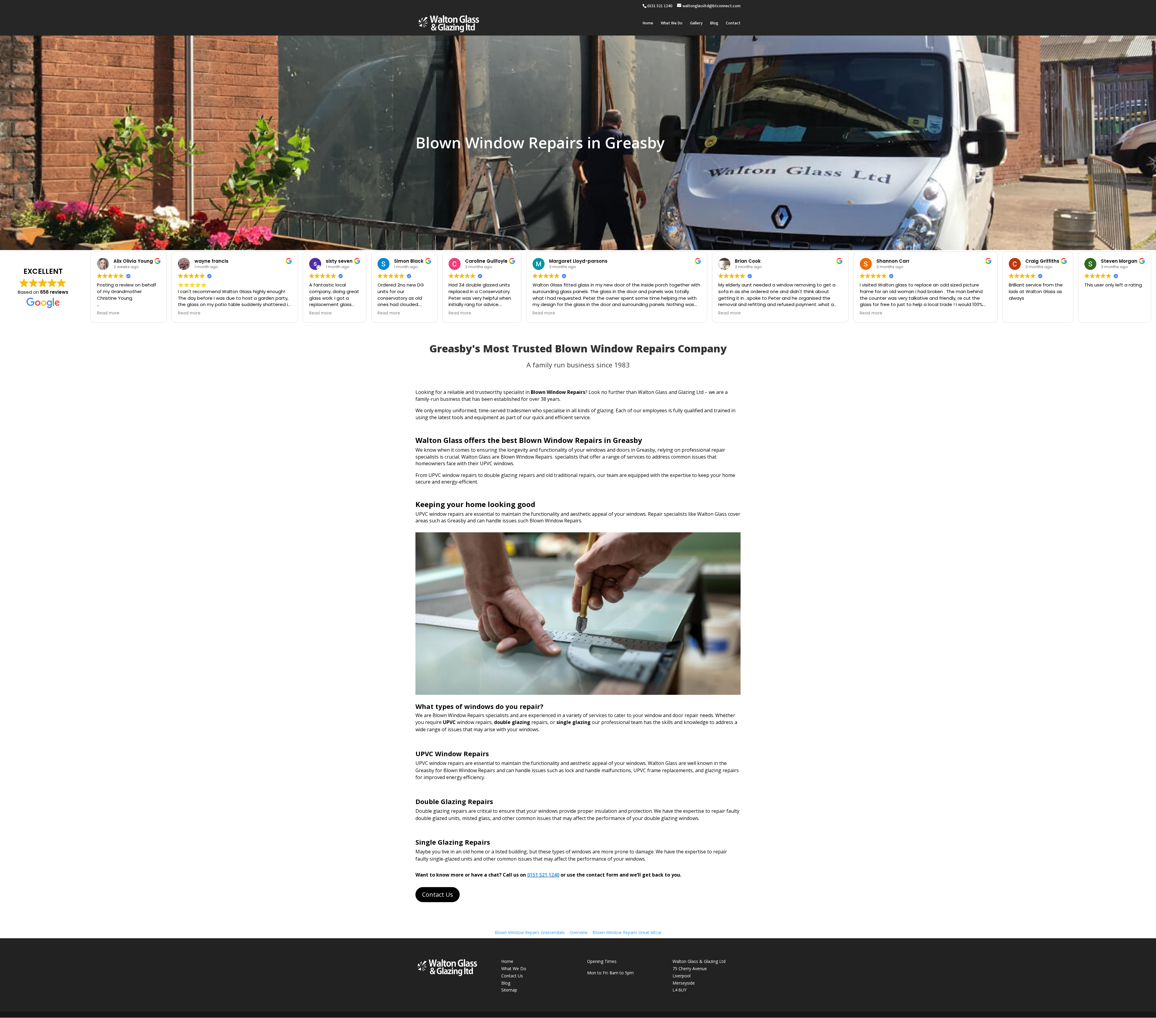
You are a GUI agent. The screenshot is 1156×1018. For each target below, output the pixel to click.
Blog (714, 23)
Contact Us (437, 894)
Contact (733, 23)
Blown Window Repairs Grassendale (530, 932)
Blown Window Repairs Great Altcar (627, 932)
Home (648, 23)
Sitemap (509, 990)
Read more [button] (108, 313)
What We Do (671, 23)
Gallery (696, 23)
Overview (579, 932)
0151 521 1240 (543, 874)
